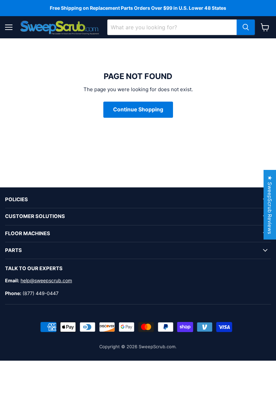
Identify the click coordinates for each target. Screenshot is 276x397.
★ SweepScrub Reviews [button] (270, 204)
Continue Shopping (138, 109)
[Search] (246, 27)
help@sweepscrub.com (46, 280)
